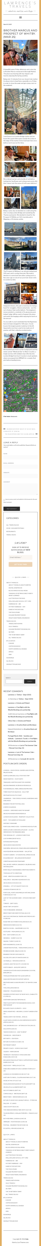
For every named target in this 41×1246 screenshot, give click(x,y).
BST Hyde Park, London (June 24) (14, 1118)
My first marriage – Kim (17, 607)
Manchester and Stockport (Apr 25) (16, 979)
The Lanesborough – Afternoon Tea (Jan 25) (19, 1025)
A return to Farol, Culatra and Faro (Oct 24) (19, 1077)
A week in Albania (9, 807)
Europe (11, 643)
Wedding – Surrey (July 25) (12, 938)
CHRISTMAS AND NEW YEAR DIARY (14, 861)
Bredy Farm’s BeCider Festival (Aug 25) (16, 913)
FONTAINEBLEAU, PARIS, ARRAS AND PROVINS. (17, 789)
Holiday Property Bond (17, 615)
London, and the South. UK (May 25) (16, 964)
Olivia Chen (12, 721)
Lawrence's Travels (20, 4)
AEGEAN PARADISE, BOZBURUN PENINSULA (17, 785)
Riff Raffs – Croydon (10, 1038)
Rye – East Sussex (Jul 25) (11, 935)
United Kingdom (14, 646)
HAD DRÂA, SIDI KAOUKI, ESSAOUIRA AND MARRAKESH (20, 848)
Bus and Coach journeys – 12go (14, 1008)
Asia (10, 654)
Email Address (8, 463)
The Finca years (14, 612)
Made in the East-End (16, 609)
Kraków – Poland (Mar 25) (12, 991)
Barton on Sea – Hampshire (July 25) (16, 928)
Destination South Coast (12, 795)
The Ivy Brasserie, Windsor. (12, 910)
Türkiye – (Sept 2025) (24, 695)
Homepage (10, 658)
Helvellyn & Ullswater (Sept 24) (14, 1087)
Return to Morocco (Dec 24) (13, 1042)
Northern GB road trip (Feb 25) (14, 999)
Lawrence (11, 695)
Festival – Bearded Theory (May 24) (15, 1125)
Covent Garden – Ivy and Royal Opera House (19, 855)
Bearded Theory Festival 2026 (13, 804)
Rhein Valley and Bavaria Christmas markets (19, 870)
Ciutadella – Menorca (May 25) (14, 961)
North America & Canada (18, 649)
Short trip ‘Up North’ (11, 906)
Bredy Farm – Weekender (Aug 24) (15, 1097)
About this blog (12, 582)
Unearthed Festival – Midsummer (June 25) (18, 948)
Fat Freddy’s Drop (9, 1045)
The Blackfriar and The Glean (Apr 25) (19, 434)
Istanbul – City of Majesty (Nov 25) (15, 886)
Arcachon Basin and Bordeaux (26, 725)
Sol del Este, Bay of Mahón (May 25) (15, 957)
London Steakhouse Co (12, 889)
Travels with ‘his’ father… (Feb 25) (15, 1017)
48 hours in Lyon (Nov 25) (12, 883)
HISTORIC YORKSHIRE (10, 823)
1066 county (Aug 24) (10, 1107)
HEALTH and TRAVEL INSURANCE (19, 618)
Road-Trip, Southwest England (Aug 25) (17, 922)
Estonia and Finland (23, 703)
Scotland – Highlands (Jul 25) (13, 931)
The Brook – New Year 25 (12, 1035)
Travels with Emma (15, 623)
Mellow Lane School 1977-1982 (20, 601)
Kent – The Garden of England (14, 820)
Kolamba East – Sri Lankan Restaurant (17, 858)
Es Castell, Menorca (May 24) (13, 1128)
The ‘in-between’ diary (16, 635)
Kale (27, 1239)
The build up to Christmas (12, 873)
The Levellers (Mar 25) (11, 988)
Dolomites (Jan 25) (10, 1029)
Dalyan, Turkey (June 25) (11, 941)
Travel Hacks (11, 535)
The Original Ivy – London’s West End (16, 835)
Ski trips (11, 632)
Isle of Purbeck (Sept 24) (11, 1090)
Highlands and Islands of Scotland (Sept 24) (19, 1084)
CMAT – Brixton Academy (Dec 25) (15, 876)
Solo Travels (13, 626)
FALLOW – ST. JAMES (9, 1103)
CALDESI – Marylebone (11, 1051)
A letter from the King (17, 598)
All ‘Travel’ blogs (12, 525)
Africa (11, 652)
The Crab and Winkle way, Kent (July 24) (17, 1110)
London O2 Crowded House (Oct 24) (16, 1074)
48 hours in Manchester (12, 845)
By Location (10, 641)
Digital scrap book (15, 588)
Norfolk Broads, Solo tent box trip (16, 775)
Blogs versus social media (18, 590)
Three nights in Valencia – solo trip (16, 792)
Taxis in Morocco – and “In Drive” (15, 1032)
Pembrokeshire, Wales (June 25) (14, 951)
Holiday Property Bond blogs (19, 629)
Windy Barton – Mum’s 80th (13, 779)
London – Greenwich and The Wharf (16, 810)
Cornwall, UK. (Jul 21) (27, 759)
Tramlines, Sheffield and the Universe (17, 782)
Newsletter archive (13, 664)
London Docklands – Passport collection (18, 817)
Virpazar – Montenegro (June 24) (15, 1122)
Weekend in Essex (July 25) (12, 925)
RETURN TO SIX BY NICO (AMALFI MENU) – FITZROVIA (20, 1100)
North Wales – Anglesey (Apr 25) (14, 967)
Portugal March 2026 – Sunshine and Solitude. (20, 826)
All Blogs (9, 661)
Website (6, 472)
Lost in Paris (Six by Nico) (12, 838)
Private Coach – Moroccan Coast (15, 1048)
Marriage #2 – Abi (15, 604)
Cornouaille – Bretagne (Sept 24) (15, 1093)
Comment (6, 482)
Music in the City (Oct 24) (12, 1080)
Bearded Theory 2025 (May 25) (13, 954)
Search (8, 678)
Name (5, 454)
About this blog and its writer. (20, 585)
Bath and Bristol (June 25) (12, 944)
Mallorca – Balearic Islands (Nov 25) (16, 879)
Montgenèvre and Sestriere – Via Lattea (17, 851)
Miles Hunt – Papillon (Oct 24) (14, 1065)
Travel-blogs (11, 621)
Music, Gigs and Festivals (15, 528)
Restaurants (14, 416)
